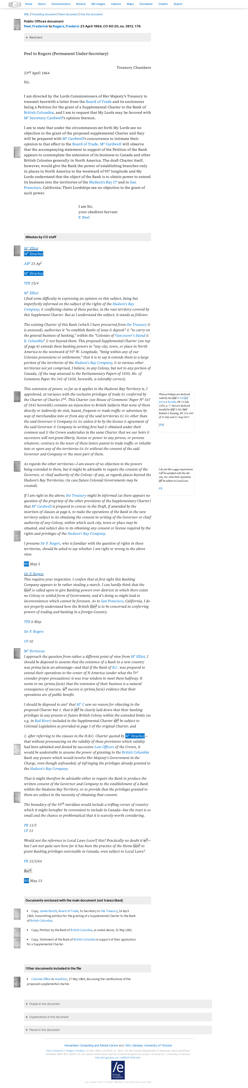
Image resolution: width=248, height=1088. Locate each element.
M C (80, 704)
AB (27, 263)
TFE (27, 283)
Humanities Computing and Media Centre (91, 1045)
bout (42, 3)
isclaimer (146, 3)
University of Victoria (158, 1045)
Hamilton (61, 979)
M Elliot (31, 248)
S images (98, 3)
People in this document (44, 1004)
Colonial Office (40, 979)
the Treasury (137, 324)
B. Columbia (33, 340)
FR (161, 425)
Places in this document (44, 1030)
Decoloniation (61, 3)
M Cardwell (73, 138)
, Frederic (66, 26)
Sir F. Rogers (50, 543)
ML (26, 14)
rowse (81, 3)
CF (26, 641)
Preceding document (44, 14)
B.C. (115, 667)
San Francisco (112, 600)
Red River (42, 720)
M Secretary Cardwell (43, 117)
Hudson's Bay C (103, 182)
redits (163, 3)
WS (26, 563)
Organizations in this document (49, 1017)
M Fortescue (34, 651)
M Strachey (33, 253)
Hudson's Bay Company (93, 362)
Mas (130, 3)
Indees (116, 3)
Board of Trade (99, 101)
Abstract (35, 37)
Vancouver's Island (130, 335)
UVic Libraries (134, 1045)
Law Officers (104, 746)
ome (28, 3)
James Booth (48, 911)
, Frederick (36, 26)
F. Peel (84, 217)
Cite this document (91, 14)
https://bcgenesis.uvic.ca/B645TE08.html (117, 1057)
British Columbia (39, 112)
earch (178, 3)
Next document (68, 14)
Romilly (172, 402)
